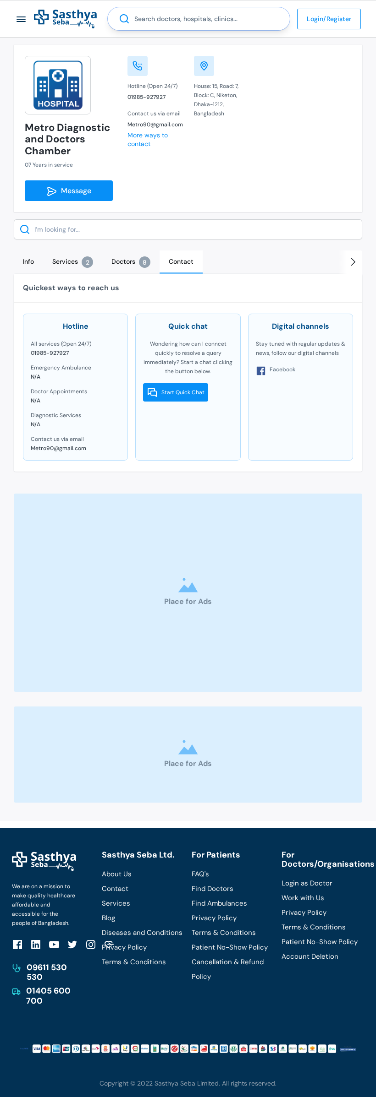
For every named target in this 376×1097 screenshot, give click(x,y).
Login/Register (329, 19)
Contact (115, 888)
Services (116, 903)
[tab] (28, 261)
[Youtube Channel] (54, 944)
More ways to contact (147, 139)
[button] (21, 19)
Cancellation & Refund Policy (228, 969)
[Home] (65, 18)
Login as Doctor (307, 883)
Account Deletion (310, 956)
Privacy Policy (124, 947)
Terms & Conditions (134, 962)
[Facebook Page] (17, 944)
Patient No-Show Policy (230, 947)
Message (74, 191)
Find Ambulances (219, 903)
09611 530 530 (47, 972)
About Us (117, 874)
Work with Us (303, 897)
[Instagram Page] (90, 944)
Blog (108, 918)
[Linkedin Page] (35, 944)
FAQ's (200, 874)
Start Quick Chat (183, 392)
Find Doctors (212, 888)
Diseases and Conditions (142, 932)
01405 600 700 (48, 995)
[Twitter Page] (72, 944)
